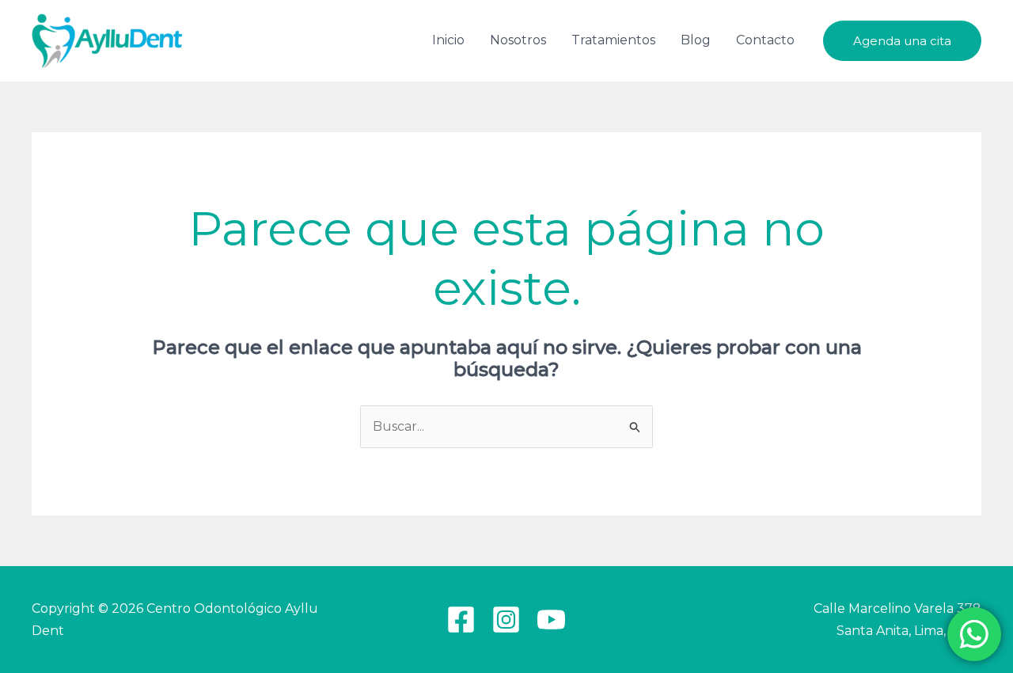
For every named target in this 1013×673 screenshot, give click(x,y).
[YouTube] (551, 619)
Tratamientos (613, 40)
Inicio (448, 40)
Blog (696, 40)
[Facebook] (461, 619)
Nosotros (518, 40)
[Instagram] (506, 619)
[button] (902, 41)
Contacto (765, 40)
